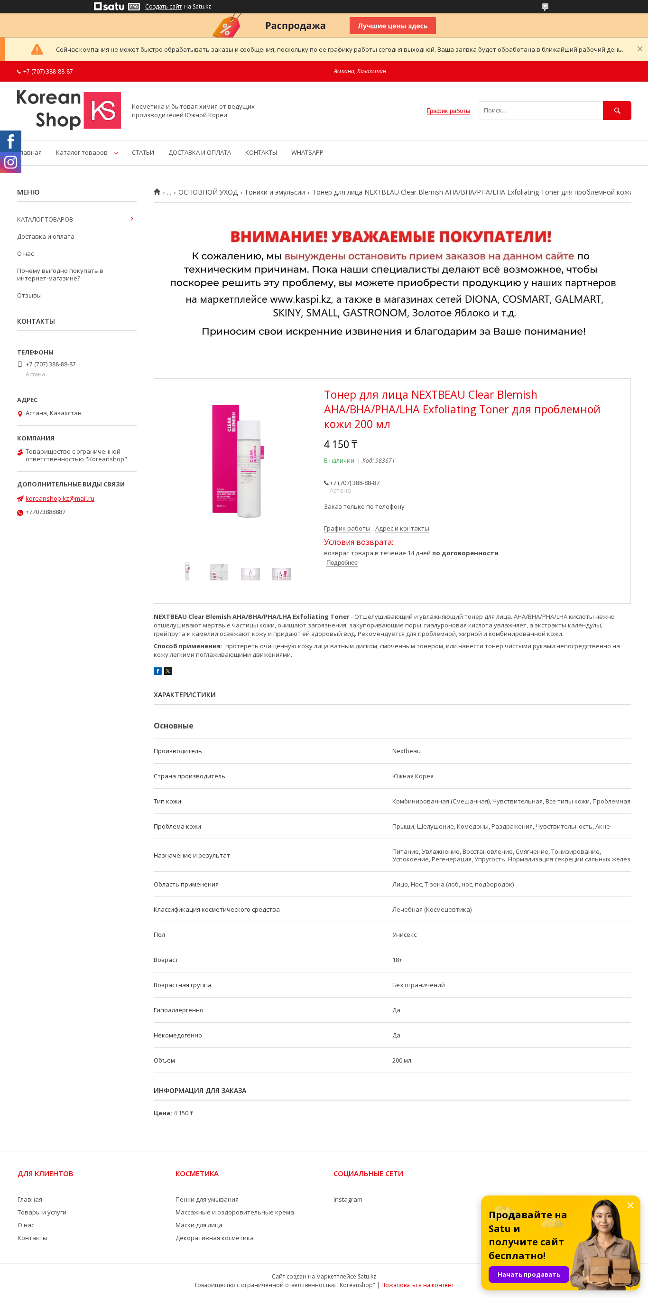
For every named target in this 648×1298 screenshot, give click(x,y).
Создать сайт (163, 6)
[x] (168, 672)
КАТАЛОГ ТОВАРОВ (45, 219)
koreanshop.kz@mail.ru (60, 498)
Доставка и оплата (45, 236)
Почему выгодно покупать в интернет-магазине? (60, 274)
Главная (29, 152)
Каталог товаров (82, 152)
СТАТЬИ (143, 152)
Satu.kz (367, 1276)
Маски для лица (199, 1225)
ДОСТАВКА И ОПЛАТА (199, 152)
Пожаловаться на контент (417, 1285)
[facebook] (158, 672)
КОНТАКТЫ (261, 152)
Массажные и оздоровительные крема (235, 1212)
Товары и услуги (42, 1212)
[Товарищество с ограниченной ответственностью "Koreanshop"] (69, 127)
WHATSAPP (307, 152)
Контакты (32, 1237)
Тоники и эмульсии (274, 192)
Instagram (347, 1199)
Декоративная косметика (215, 1237)
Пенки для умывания (207, 1199)
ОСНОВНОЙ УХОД (208, 192)
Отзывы (29, 295)
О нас (25, 253)
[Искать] (617, 110)
